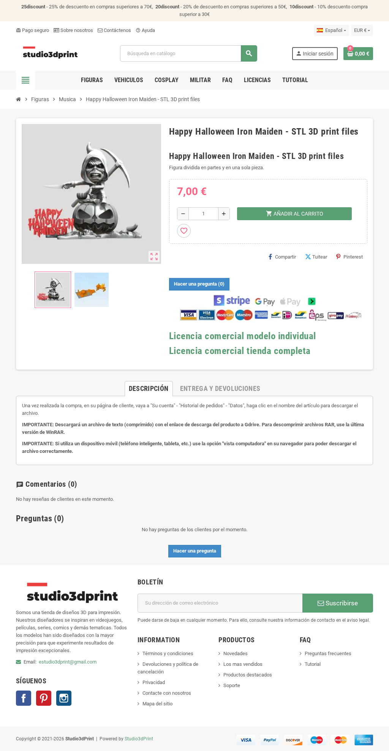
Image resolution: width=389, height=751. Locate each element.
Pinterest (353, 257)
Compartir (285, 257)
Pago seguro (32, 30)
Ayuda (145, 30)
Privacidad (153, 682)
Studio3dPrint (139, 738)
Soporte (231, 685)
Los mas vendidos (242, 664)
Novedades (235, 653)
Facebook (23, 698)
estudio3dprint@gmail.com (67, 662)
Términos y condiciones (167, 653)
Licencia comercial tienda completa (240, 350)
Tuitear (319, 257)
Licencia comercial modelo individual (242, 335)
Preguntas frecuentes (328, 653)
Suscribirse (341, 603)
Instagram (63, 698)
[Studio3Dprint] (50, 53)
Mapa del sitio (157, 704)
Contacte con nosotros (166, 693)
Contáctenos (117, 30)
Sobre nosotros (76, 30)
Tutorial (313, 664)
